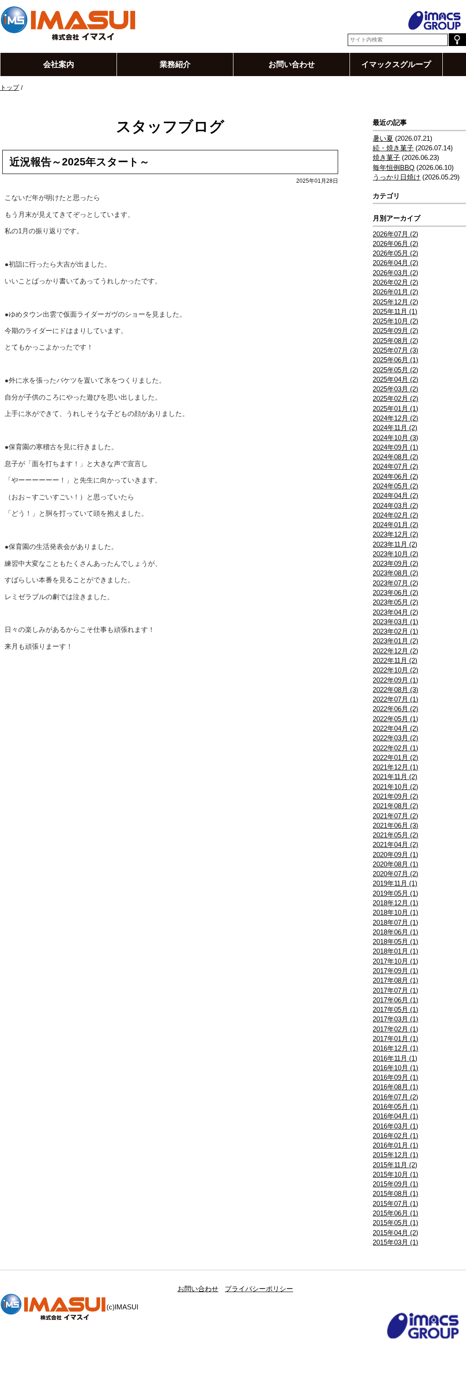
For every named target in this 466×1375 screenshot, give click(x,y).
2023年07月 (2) (395, 583)
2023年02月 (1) (395, 631)
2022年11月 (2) (395, 660)
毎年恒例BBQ (394, 167)
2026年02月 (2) (395, 282)
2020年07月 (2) (395, 873)
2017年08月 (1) (395, 980)
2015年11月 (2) (395, 1165)
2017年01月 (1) (395, 1038)
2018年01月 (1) (395, 951)
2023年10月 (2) (395, 554)
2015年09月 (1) (395, 1184)
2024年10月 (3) (395, 437)
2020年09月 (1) (395, 854)
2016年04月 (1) (395, 1116)
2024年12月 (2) (395, 418)
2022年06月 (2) (395, 709)
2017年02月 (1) (395, 1029)
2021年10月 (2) (395, 786)
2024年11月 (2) (395, 427)
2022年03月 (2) (395, 738)
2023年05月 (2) (395, 602)
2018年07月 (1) (395, 922)
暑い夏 (383, 138)
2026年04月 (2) (395, 263)
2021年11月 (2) (395, 776)
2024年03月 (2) (395, 505)
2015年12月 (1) (395, 1155)
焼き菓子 (386, 157)
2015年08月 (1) (395, 1193)
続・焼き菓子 (393, 148)
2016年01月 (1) (395, 1145)
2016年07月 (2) (395, 1097)
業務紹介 (175, 64)
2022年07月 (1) (395, 699)
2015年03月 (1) (395, 1242)
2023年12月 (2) (395, 534)
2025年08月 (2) (395, 340)
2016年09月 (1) (395, 1077)
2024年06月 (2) (395, 476)
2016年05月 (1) (395, 1106)
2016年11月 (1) (395, 1058)
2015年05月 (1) (395, 1222)
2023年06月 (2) (395, 592)
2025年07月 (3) (395, 350)
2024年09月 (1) (395, 447)
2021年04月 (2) (395, 844)
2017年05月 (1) (395, 1009)
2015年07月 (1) (395, 1203)
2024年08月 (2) (395, 457)
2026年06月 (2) (395, 243)
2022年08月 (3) (395, 689)
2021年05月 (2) (395, 835)
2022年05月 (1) (395, 719)
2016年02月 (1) (395, 1135)
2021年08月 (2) (395, 806)
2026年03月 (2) (395, 273)
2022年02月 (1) (395, 748)
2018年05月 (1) (395, 941)
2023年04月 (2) (395, 612)
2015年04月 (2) (395, 1232)
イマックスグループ (396, 64)
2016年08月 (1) (395, 1087)
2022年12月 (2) (395, 651)
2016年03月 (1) (395, 1126)
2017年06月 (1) (395, 1000)
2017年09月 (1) (395, 971)
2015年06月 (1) (395, 1213)
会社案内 (58, 64)
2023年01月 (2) (395, 641)
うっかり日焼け (396, 177)
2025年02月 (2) (395, 398)
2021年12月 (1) (395, 767)
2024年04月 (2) (395, 495)
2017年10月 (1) (395, 961)
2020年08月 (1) (395, 864)
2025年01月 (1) (395, 408)
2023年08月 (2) (395, 573)
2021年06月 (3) (395, 825)
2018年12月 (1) (395, 903)
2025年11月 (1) (395, 311)
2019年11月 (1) (395, 883)
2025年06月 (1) (395, 360)
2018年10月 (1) (395, 912)
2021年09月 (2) (395, 796)
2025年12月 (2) (395, 302)
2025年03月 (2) (395, 389)
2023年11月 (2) (395, 544)
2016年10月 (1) (395, 1068)
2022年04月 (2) (395, 728)
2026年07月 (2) (395, 234)
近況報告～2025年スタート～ (80, 162)
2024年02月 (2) (395, 515)
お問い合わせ (291, 64)
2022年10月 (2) (395, 670)
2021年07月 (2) (395, 816)
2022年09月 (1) (395, 680)
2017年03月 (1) (395, 1019)
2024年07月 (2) (395, 466)
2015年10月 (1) (395, 1174)
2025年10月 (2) (395, 321)
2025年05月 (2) (395, 370)
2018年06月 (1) (395, 932)
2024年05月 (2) (395, 486)
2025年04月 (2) (395, 379)
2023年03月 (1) (395, 622)
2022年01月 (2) (395, 757)
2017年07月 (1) (395, 990)
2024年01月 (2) (395, 524)
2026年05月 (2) (395, 253)
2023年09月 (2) (395, 563)
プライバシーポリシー (259, 1289)
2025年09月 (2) (395, 330)
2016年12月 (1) (395, 1048)
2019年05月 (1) (395, 893)
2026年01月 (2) (395, 292)
